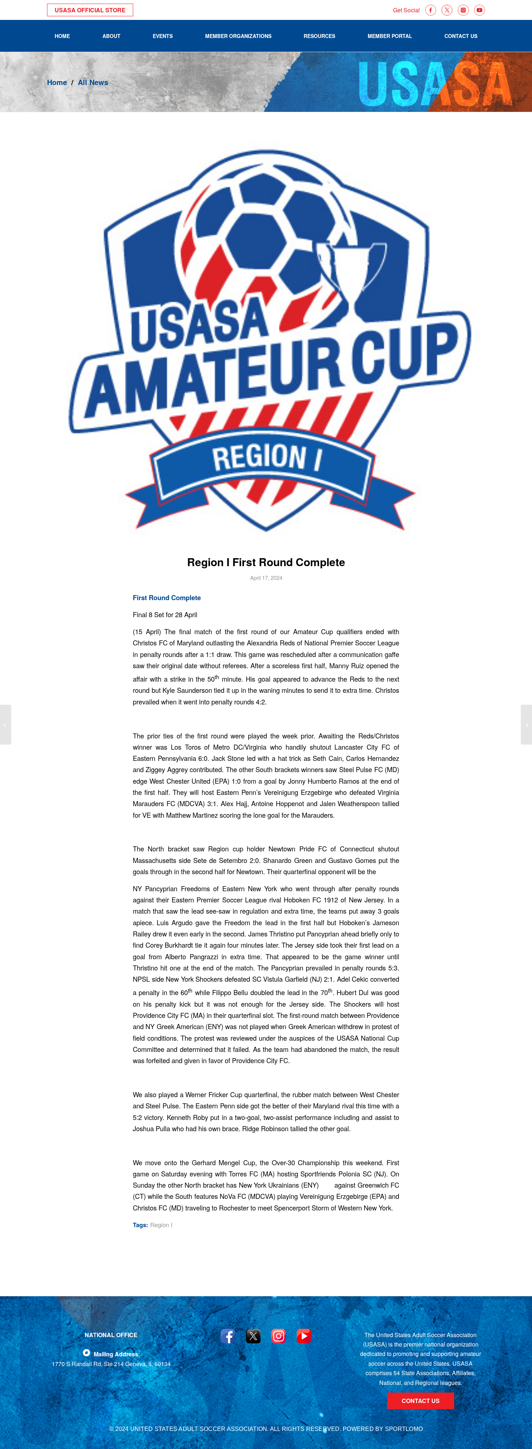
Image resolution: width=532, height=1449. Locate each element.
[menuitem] (62, 36)
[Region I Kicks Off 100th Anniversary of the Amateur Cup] (5, 725)
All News (93, 82)
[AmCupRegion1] (266, 338)
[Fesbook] (86, 1352)
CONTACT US (421, 1401)
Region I (161, 1224)
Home (57, 82)
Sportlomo (404, 1429)
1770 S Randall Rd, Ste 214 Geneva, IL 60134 (111, 1364)
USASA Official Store (90, 10)
